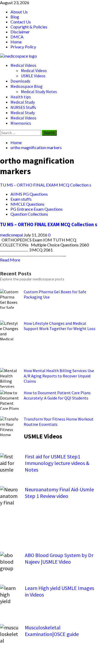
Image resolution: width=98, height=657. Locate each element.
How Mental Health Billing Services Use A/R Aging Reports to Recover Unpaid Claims (59, 376)
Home (16, 41)
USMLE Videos (33, 75)
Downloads (20, 81)
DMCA (17, 36)
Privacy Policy (23, 46)
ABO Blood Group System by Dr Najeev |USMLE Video (59, 558)
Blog (14, 16)
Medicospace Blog (26, 86)
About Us (19, 11)
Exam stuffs (21, 198)
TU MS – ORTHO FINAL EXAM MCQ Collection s (45, 184)
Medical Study (22, 102)
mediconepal (12, 234)
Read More (10, 259)
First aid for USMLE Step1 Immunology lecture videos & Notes (57, 463)
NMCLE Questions (27, 203)
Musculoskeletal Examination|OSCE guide (52, 630)
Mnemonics (20, 123)
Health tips (20, 96)
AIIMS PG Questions (29, 193)
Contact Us (20, 21)
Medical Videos (23, 65)
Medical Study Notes (39, 91)
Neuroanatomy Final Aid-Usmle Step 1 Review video (59, 492)
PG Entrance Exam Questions (36, 208)
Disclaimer (20, 31)
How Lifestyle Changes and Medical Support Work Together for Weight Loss (59, 326)
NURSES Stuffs (23, 107)
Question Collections (29, 213)
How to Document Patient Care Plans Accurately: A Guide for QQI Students (57, 395)
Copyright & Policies (28, 26)
